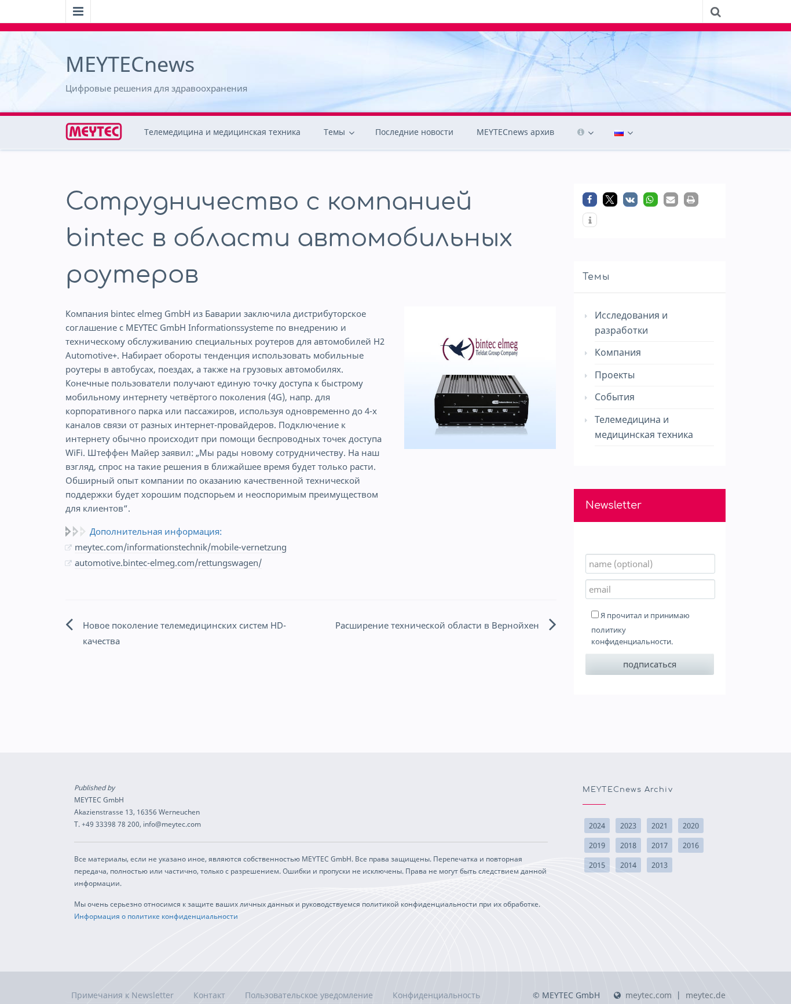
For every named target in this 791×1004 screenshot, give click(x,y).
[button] (590, 199)
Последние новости (414, 131)
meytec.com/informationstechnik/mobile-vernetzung (181, 547)
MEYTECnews (130, 64)
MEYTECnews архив (515, 131)
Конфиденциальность (436, 995)
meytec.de (706, 995)
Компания (618, 352)
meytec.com (648, 995)
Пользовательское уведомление (309, 995)
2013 (659, 865)
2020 (691, 825)
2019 (597, 845)
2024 (597, 825)
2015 (597, 865)
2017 (659, 845)
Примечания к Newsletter (122, 995)
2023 (628, 825)
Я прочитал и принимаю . (640, 628)
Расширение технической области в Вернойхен (437, 625)
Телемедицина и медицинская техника (222, 131)
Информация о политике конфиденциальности (156, 916)
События (615, 396)
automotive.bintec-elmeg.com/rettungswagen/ (168, 562)
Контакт (209, 995)
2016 (691, 845)
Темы (334, 131)
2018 (628, 845)
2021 (659, 825)
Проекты (615, 374)
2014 (628, 865)
